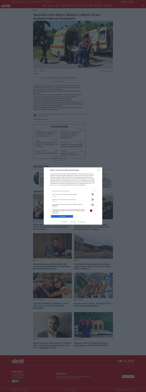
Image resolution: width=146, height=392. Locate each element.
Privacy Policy (81, 221)
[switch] (92, 194)
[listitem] (73, 191)
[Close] (99, 170)
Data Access (73, 221)
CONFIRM (62, 216)
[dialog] (73, 196)
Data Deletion (64, 221)
